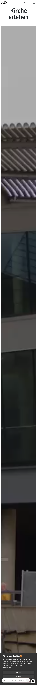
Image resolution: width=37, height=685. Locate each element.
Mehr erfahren (7, 667)
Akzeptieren (18, 672)
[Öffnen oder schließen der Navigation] (34, 3)
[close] (33, 655)
